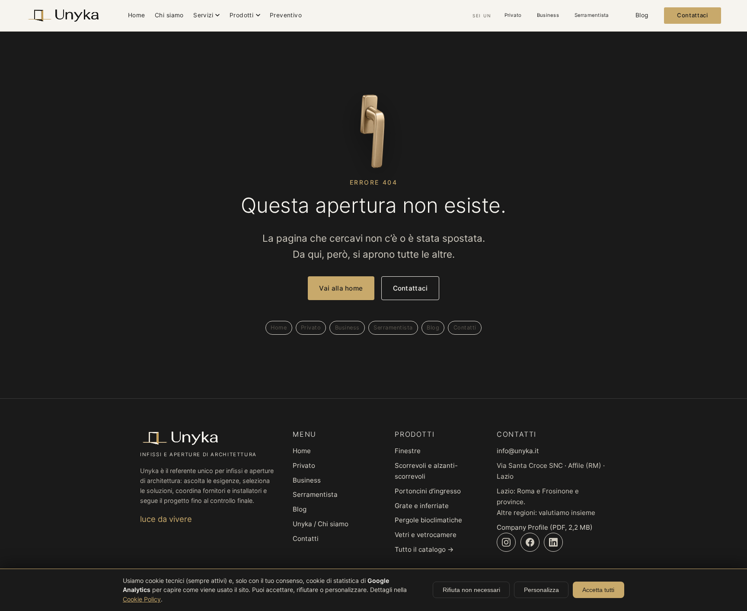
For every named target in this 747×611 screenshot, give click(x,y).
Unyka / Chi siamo (320, 524)
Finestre (408, 451)
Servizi (203, 15)
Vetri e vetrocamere (425, 535)
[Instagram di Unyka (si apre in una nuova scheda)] (506, 542)
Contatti (464, 327)
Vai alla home (341, 288)
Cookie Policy (142, 599)
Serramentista (592, 15)
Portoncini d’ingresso (428, 491)
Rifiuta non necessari (471, 589)
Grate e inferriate (422, 506)
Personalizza (541, 589)
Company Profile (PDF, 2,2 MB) (545, 527)
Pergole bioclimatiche (428, 520)
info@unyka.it (518, 451)
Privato (513, 15)
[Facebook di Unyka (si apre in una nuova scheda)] (530, 542)
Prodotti (241, 15)
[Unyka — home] (63, 15)
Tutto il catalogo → (424, 549)
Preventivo (286, 15)
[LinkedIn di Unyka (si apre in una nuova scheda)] (553, 542)
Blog (641, 15)
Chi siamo (169, 15)
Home (136, 15)
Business (548, 15)
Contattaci (692, 15)
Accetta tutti (598, 589)
